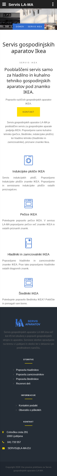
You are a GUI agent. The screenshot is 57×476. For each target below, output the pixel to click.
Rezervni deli (23, 383)
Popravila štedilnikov (27, 379)
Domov (20, 27)
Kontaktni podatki (28, 405)
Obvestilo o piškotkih (30, 410)
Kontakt (28, 112)
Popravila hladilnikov (27, 370)
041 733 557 (14, 442)
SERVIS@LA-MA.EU (19, 448)
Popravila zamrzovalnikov (30, 374)
